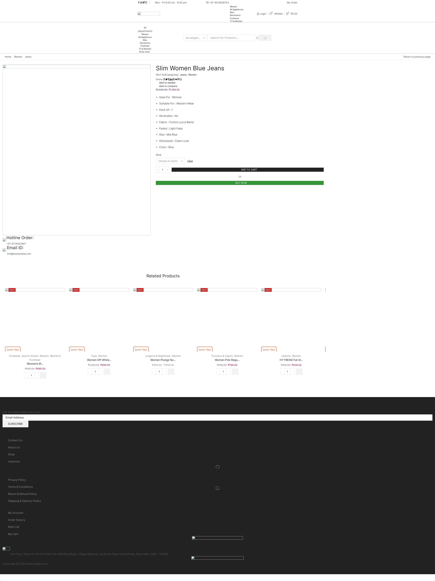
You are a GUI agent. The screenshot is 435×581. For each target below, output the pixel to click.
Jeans (28, 56)
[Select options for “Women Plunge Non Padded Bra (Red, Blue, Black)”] (171, 371)
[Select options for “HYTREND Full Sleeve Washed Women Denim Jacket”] (299, 371)
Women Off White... (99, 360)
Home (8, 56)
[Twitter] (143, 2)
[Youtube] (141, 2)
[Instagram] (146, 2)
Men (232, 12)
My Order (292, 2)
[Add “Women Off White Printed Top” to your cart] (107, 371)
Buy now (241, 182)
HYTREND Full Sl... (291, 360)
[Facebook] (139, 2)
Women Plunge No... (163, 360)
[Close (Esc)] (0, 576)
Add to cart (249, 169)
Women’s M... (35, 363)
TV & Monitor (236, 21)
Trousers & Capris (222, 355)
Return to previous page (417, 56)
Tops (94, 355)
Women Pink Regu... (227, 360)
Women (233, 6)
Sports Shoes (30, 355)
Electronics (235, 15)
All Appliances (236, 9)
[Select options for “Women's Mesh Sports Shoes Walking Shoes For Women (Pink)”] (43, 375)
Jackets (286, 355)
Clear (190, 160)
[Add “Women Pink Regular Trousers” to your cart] (235, 371)
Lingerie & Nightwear (158, 355)
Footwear (234, 18)
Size (158, 154)
